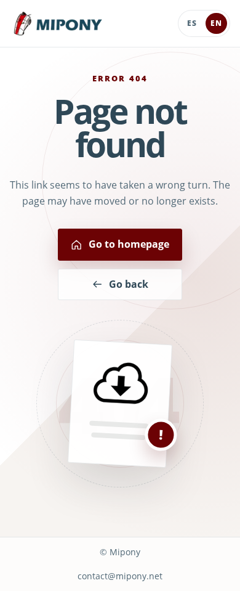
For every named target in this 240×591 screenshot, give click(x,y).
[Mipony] (58, 23)
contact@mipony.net (120, 576)
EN (216, 23)
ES (192, 23)
